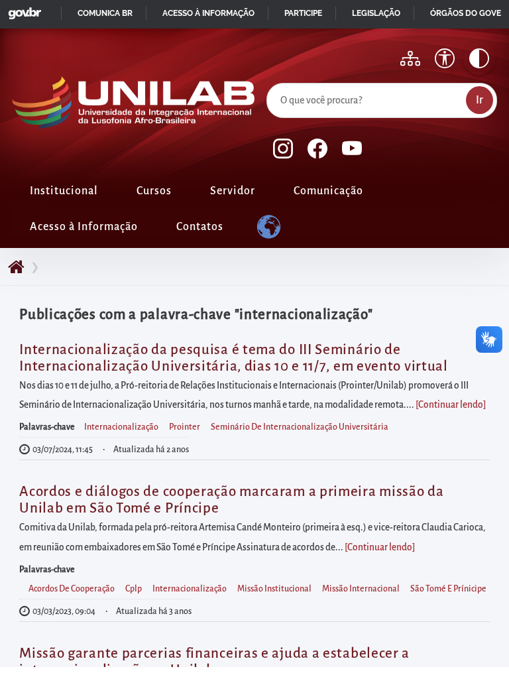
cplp (133, 588)
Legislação (376, 13)
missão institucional (274, 588)
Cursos (154, 191)
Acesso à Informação (84, 227)
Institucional (64, 191)
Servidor (232, 191)
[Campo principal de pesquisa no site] (269, 80)
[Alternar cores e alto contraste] (479, 58)
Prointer (184, 427)
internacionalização (121, 427)
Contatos (199, 227)
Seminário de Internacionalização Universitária (299, 427)
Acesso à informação (208, 13)
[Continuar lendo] (451, 405)
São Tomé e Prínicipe (448, 588)
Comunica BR (105, 13)
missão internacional (361, 588)
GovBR (22, 9)
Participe (303, 13)
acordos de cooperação (71, 588)
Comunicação (328, 191)
